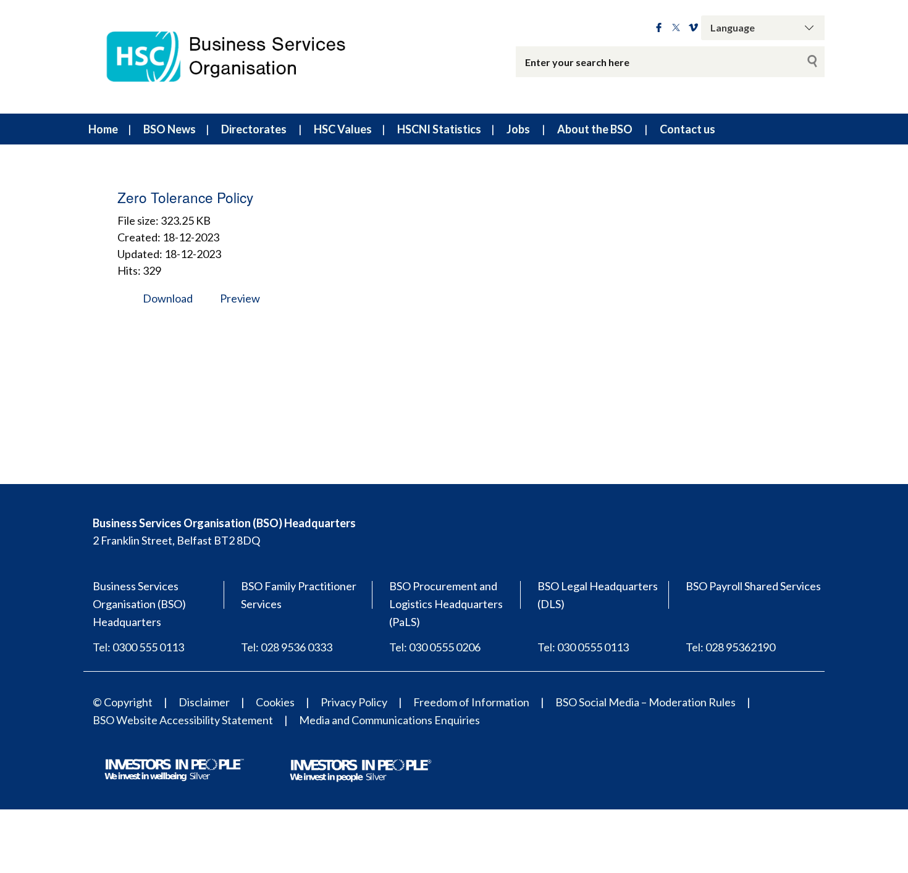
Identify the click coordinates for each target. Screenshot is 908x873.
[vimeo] (693, 28)
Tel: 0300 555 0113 (138, 647)
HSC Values (343, 129)
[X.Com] (676, 28)
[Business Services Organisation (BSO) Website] (238, 56)
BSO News (169, 129)
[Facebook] (658, 28)
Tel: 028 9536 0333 (286, 647)
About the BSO (595, 129)
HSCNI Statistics (439, 129)
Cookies (275, 702)
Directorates (254, 129)
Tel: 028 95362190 (730, 647)
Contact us (687, 129)
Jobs (518, 129)
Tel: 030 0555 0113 (583, 647)
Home (103, 129)
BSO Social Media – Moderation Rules (645, 702)
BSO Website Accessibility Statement (183, 720)
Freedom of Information (471, 702)
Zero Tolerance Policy (185, 197)
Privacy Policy (354, 702)
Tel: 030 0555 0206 (435, 647)
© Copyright (123, 702)
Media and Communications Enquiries (389, 720)
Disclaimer (204, 702)
